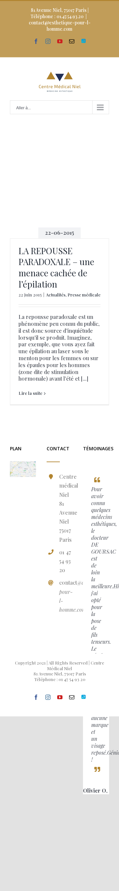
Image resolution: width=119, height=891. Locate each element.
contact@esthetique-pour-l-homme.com (60, 25)
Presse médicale (83, 294)
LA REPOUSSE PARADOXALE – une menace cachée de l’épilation (56, 267)
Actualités (55, 294)
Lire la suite (30, 393)
